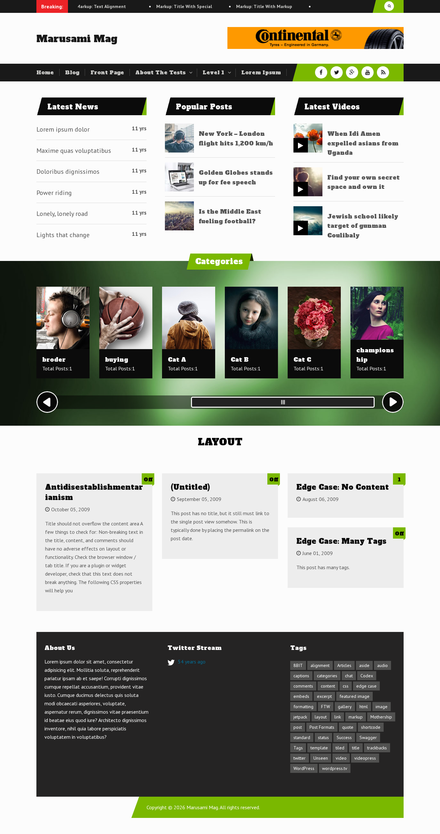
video (341, 758)
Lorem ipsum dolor (63, 129)
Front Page (107, 72)
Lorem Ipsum (261, 72)
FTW (325, 706)
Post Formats (322, 727)
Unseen (320, 758)
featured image (354, 696)
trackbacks (377, 748)
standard (301, 737)
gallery (345, 706)
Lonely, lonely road (62, 213)
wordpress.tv (334, 768)
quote (347, 727)
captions (301, 676)
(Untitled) (190, 487)
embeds (301, 696)
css (346, 686)
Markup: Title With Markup (246, 6)
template (319, 748)
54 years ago (192, 661)
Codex (366, 676)
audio (382, 665)
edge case (366, 686)
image (381, 706)
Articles (344, 665)
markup (356, 717)
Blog (72, 72)
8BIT (298, 665)
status (323, 737)
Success (344, 737)
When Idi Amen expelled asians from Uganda (362, 143)
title (355, 748)
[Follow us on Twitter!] (336, 72)
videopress (365, 758)
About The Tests (160, 72)
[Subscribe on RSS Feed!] (383, 72)
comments (303, 686)
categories (327, 676)
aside (364, 665)
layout (321, 717)
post (297, 727)
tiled (340, 748)
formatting (303, 706)
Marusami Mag (76, 38)
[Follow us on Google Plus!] (352, 72)
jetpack (300, 717)
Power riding (54, 193)
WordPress (303, 768)
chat (349, 676)
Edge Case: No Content (342, 487)
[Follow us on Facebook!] (321, 72)
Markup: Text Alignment (83, 6)
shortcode (370, 727)
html (363, 706)
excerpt (324, 696)
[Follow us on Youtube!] (367, 72)
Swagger (368, 737)
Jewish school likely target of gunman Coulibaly (362, 225)
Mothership (381, 717)
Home (45, 72)
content (328, 686)
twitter (299, 758)
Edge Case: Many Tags (341, 541)
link (337, 717)
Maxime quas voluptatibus (73, 150)
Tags (298, 748)
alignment (320, 665)
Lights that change (63, 235)
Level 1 (213, 72)
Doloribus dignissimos (68, 171)
